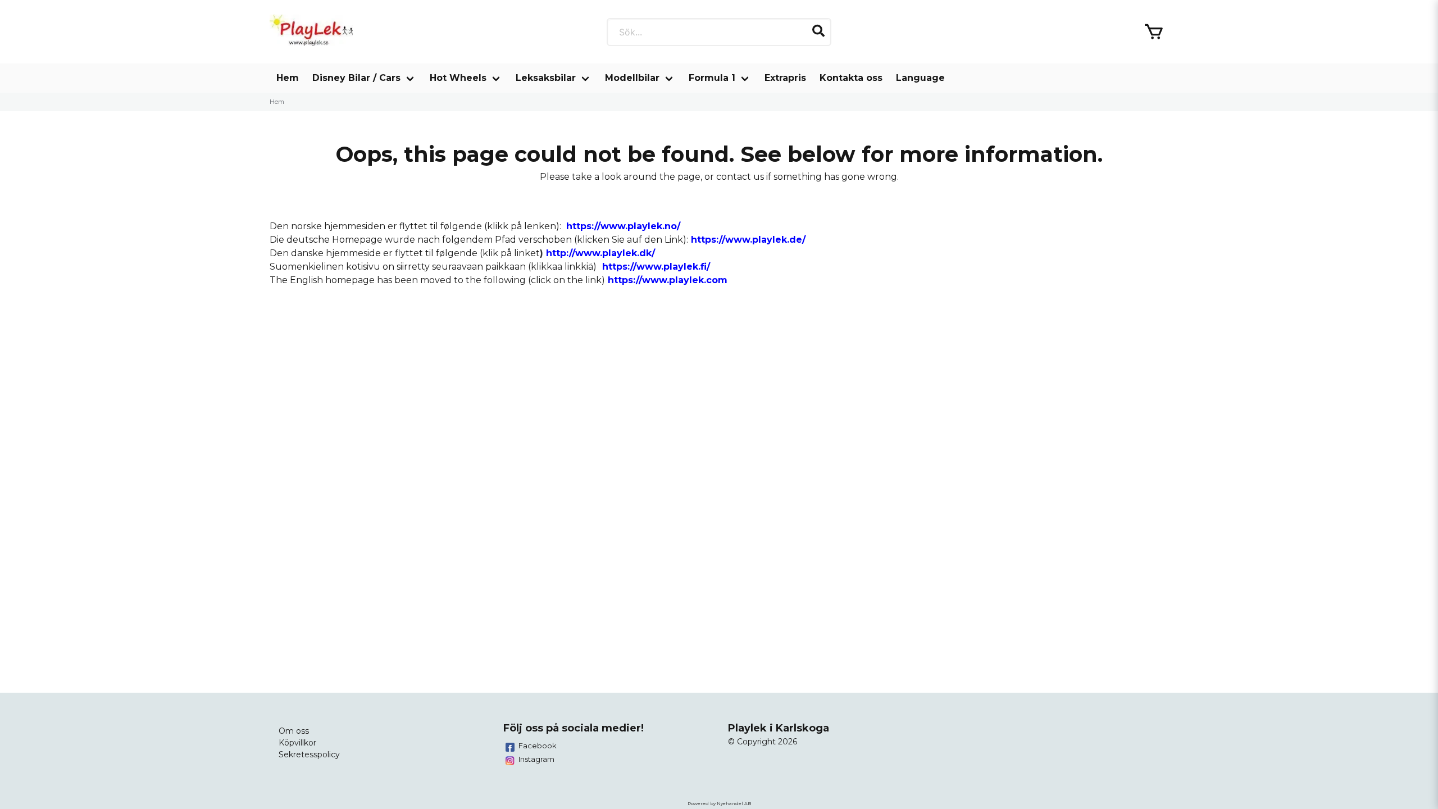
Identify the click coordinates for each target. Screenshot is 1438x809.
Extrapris (785, 77)
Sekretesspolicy (309, 754)
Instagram (536, 759)
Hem (287, 77)
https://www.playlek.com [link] (667, 280)
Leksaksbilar (546, 77)
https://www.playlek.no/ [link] (623, 226)
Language (920, 77)
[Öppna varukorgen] (1153, 32)
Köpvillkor (297, 743)
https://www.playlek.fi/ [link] (656, 266)
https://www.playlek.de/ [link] (748, 239)
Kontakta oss (851, 77)
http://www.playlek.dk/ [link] (600, 253)
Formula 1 (712, 77)
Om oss (294, 731)
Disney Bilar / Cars (356, 77)
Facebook (537, 745)
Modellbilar (632, 77)
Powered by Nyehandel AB (719, 803)
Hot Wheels (458, 77)
